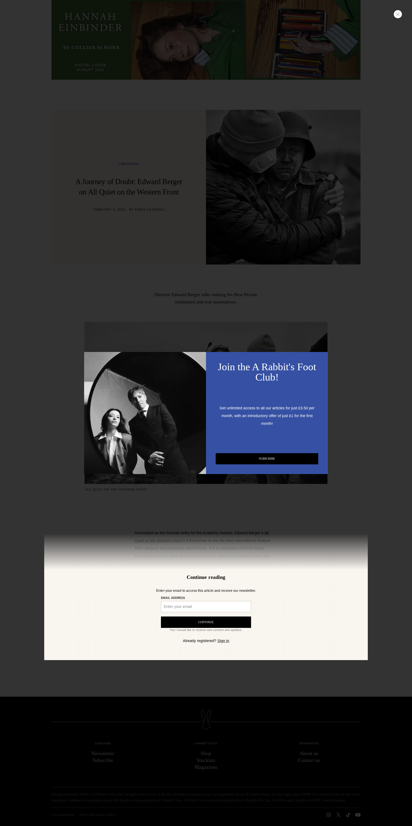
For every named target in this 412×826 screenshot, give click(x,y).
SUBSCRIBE (267, 458)
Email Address (173, 597)
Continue (206, 622)
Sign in (223, 641)
